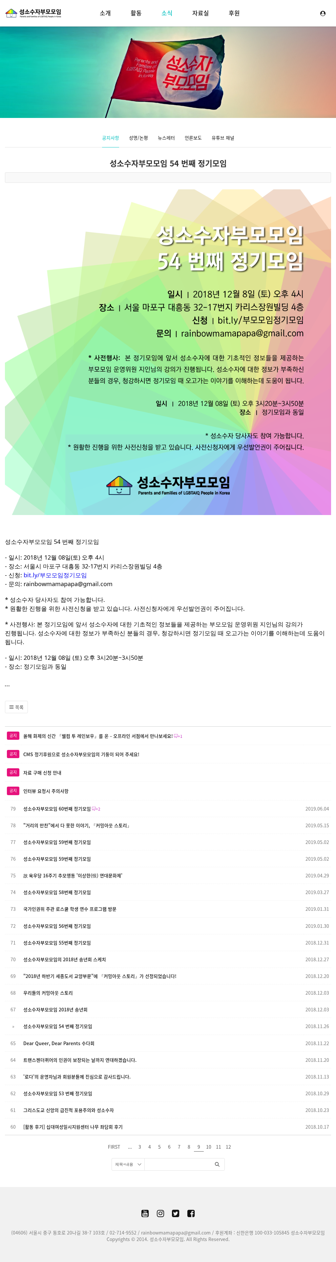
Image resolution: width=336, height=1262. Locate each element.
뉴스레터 (166, 137)
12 (228, 1146)
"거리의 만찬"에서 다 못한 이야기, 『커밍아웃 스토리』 (77, 825)
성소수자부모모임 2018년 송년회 (55, 1009)
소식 (167, 13)
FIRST (114, 1146)
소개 (105, 13)
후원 (234, 13)
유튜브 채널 (223, 137)
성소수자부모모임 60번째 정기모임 (57, 808)
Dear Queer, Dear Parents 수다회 (58, 1043)
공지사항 (110, 137)
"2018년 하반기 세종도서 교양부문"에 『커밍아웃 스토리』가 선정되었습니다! (100, 976)
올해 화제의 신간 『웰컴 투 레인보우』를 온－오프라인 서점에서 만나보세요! (98, 736)
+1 (180, 736)
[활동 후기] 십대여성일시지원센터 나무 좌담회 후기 (73, 1126)
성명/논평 (138, 137)
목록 (19, 707)
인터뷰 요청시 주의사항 (46, 791)
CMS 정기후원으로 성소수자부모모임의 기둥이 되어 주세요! (81, 754)
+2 (98, 809)
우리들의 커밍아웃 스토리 (48, 992)
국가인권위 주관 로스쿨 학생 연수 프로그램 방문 (69, 909)
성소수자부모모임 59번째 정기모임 (57, 842)
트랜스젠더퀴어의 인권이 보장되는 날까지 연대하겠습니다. (79, 1060)
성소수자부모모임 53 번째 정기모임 (57, 1093)
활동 (136, 13)
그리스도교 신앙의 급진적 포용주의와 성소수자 (68, 1110)
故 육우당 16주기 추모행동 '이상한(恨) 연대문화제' (72, 875)
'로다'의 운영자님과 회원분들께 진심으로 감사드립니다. (77, 1076)
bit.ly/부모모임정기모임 (55, 575)
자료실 (200, 13)
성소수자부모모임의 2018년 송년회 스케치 (64, 959)
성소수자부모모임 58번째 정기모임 (57, 892)
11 (218, 1146)
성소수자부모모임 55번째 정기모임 (57, 942)
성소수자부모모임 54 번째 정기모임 (168, 163)
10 (208, 1146)
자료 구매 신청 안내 (42, 772)
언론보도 (193, 137)
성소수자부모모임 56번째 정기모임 (57, 926)
